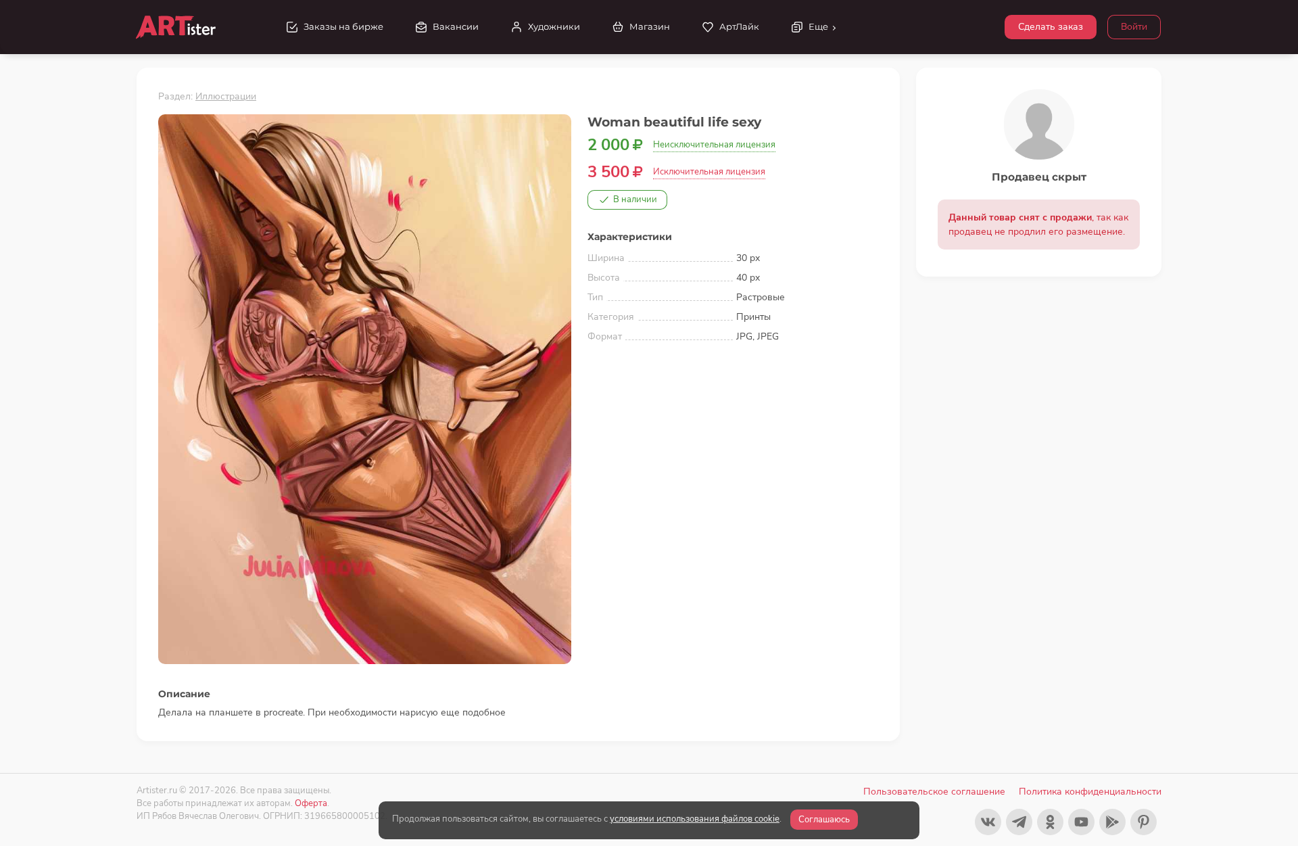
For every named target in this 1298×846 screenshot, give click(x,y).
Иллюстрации (225, 96)
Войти (1134, 26)
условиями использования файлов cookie (694, 819)
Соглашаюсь (824, 820)
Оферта (311, 803)
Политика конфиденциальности (1090, 791)
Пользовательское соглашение (934, 791)
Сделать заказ (1050, 26)
